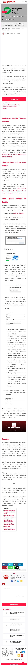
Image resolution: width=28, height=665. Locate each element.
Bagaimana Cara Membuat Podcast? (11, 104)
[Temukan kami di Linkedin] (21, 581)
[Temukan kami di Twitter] (18, 581)
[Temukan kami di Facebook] (11, 581)
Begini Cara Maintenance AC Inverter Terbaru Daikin (9, 528)
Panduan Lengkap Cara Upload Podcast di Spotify (14, 16)
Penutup (5, 108)
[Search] (26, 1)
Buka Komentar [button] (14, 604)
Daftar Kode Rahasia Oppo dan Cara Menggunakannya (16, 642)
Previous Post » (20, 596)
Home (8, 659)
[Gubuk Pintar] (14, 2)
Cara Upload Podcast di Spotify (10, 106)
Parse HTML (19, 659)
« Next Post (7, 588)
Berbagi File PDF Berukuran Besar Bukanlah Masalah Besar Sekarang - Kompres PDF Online (9, 521)
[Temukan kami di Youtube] (3, 584)
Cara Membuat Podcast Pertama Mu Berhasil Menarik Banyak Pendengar (14, 191)
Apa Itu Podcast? (6, 102)
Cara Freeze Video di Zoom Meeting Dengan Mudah (15, 619)
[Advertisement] (14, 50)
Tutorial (4, 8)
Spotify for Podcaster (18, 213)
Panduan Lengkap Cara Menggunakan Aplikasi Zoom (9, 512)
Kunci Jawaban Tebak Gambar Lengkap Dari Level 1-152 (16, 624)
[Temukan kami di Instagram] (14, 581)
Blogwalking (13, 659)
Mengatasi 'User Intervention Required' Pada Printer (15, 630)
